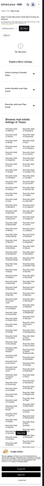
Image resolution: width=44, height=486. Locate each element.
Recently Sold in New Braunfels (28, 338)
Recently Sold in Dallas (11, 420)
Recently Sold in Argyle (11, 171)
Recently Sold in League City (29, 171)
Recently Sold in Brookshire (11, 253)
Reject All (21, 475)
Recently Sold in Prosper (28, 442)
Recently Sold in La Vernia (28, 153)
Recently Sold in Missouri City (28, 324)
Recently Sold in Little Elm (28, 200)
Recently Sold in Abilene (11, 130)
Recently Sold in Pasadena (28, 382)
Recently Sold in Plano (28, 411)
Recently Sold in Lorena (28, 224)
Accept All (21, 469)
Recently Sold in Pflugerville (28, 393)
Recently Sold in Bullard (11, 276)
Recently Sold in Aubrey (11, 188)
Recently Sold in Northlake (28, 358)
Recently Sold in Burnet (11, 294)
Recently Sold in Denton (11, 444)
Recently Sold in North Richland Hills (28, 351)
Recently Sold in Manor (28, 247)
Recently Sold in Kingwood (28, 136)
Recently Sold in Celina (11, 325)
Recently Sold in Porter (28, 430)
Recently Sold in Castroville (11, 313)
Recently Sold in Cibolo (11, 331)
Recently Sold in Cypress (11, 415)
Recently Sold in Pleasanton (28, 417)
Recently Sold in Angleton (11, 159)
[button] (20, 74)
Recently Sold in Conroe (11, 356)
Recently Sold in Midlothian (28, 312)
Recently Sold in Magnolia (28, 241)
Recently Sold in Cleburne (11, 337)
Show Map (21, 433)
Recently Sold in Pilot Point (28, 405)
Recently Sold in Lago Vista (28, 159)
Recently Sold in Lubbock (28, 229)
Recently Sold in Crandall (11, 389)
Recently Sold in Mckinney (28, 288)
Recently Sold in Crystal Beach (11, 408)
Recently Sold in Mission (28, 317)
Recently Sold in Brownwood (12, 259)
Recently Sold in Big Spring (11, 235)
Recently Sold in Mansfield (28, 253)
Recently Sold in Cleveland (11, 343)
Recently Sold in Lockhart (28, 212)
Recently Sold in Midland (28, 306)
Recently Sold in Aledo (11, 141)
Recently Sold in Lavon (28, 165)
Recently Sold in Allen (11, 147)
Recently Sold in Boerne (11, 241)
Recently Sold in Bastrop (11, 212)
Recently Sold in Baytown (11, 218)
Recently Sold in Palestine (28, 370)
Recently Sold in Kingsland (28, 130)
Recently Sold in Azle (11, 200)
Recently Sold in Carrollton (11, 308)
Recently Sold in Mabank (28, 235)
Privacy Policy (23, 461)
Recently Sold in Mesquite (28, 300)
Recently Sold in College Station (11, 349)
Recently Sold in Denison (11, 438)
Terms (14, 461)
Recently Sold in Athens (11, 182)
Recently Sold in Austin (11, 194)
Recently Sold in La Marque (28, 147)
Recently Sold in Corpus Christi (11, 377)
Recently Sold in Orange (28, 364)
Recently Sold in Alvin (11, 153)
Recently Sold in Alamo (11, 136)
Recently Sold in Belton (11, 229)
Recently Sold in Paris (28, 376)
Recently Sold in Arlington (11, 177)
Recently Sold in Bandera (11, 206)
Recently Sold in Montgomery (29, 331)
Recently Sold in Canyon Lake (11, 301)
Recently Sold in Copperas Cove (11, 369)
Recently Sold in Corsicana (11, 383)
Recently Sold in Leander (28, 177)
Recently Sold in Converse (11, 362)
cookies (9, 456)
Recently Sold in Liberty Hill (28, 188)
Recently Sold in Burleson (11, 288)
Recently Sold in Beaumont (11, 224)
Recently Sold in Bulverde (11, 282)
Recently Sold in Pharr (28, 399)
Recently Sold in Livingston (28, 206)
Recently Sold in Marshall (28, 276)
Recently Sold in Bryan (11, 265)
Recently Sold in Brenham (11, 247)
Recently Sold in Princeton (28, 436)
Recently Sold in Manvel (28, 259)
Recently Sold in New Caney (29, 345)
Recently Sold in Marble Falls (29, 265)
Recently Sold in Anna (11, 165)
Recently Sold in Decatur (11, 432)
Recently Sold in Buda (11, 271)
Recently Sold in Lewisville (28, 182)
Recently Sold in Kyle (28, 141)
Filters (25, 28)
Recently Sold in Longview (28, 218)
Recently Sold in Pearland (28, 387)
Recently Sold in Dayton (11, 426)
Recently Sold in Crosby (11, 395)
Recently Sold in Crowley (11, 401)
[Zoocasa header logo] (11, 4)
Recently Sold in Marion (28, 271)
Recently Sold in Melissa (28, 294)
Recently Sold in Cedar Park (11, 319)
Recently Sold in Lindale (28, 194)
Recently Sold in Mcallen (28, 282)
